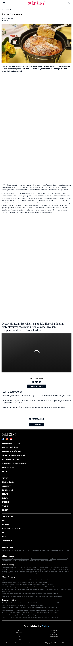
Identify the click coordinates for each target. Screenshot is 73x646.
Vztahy (5, 478)
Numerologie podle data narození (55, 550)
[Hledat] (69, 3)
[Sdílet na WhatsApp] (40, 382)
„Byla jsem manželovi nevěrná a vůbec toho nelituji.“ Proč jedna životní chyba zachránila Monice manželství (30, 580)
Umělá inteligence (62, 559)
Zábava (5, 498)
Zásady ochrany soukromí (13, 455)
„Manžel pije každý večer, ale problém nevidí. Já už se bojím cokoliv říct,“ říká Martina (24, 582)
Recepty (5, 510)
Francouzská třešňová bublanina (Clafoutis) (42, 569)
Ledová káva (15, 573)
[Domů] (36, 3)
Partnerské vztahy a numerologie (39, 559)
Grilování (17, 552)
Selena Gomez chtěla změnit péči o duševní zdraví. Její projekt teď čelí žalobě (22, 605)
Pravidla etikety (6, 550)
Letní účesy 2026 (34, 560)
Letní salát (44, 571)
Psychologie (7, 490)
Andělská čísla (35, 550)
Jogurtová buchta (13, 571)
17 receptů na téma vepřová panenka (27, 567)
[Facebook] (3, 439)
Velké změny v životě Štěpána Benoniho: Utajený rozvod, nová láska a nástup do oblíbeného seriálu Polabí (30, 587)
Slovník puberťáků (16, 550)
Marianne (6, 525)
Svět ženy (19, 632)
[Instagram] (7, 439)
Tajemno (6, 506)
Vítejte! (12, 552)
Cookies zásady (8, 467)
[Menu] (4, 3)
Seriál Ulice (53, 559)
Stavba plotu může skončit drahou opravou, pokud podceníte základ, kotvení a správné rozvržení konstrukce (30, 617)
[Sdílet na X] (36, 382)
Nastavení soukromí (10, 459)
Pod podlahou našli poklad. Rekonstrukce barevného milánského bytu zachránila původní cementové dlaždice (31, 603)
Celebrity (6, 486)
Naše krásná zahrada (11, 529)
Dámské (54, 632)
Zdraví (8, 9)
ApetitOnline (7, 517)
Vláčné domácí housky (24, 569)
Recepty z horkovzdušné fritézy (28, 573)
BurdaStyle (54, 634)
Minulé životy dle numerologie (21, 559)
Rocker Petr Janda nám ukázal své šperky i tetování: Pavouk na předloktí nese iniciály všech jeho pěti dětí (30, 607)
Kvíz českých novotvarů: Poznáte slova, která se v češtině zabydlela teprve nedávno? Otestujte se (27, 584)
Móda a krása (8, 482)
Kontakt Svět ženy (10, 447)
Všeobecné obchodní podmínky (15, 463)
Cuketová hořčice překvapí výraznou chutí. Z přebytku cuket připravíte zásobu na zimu (25, 615)
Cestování (42, 550)
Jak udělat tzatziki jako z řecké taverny (30, 571)
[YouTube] (11, 439)
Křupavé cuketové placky (45, 567)
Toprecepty (7, 541)
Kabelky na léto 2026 (23, 560)
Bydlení (5, 502)
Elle (4, 521)
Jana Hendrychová (8, 19)
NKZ (19, 634)
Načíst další (36, 424)
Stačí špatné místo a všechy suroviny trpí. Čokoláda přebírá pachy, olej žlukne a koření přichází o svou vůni (30, 612)
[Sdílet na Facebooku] (33, 382)
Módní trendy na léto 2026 (9, 560)
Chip (4, 533)
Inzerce (5, 471)
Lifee (4, 537)
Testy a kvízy (26, 550)
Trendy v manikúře (7, 559)
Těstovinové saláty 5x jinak (9, 567)
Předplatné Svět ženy (11, 443)
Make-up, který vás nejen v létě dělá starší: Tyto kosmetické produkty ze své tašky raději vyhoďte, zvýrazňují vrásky (32, 596)
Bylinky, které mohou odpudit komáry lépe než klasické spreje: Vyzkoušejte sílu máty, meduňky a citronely (30, 593)
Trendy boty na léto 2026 (47, 560)
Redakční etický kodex (11, 451)
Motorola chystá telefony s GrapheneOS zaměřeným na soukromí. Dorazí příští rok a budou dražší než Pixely (30, 610)
